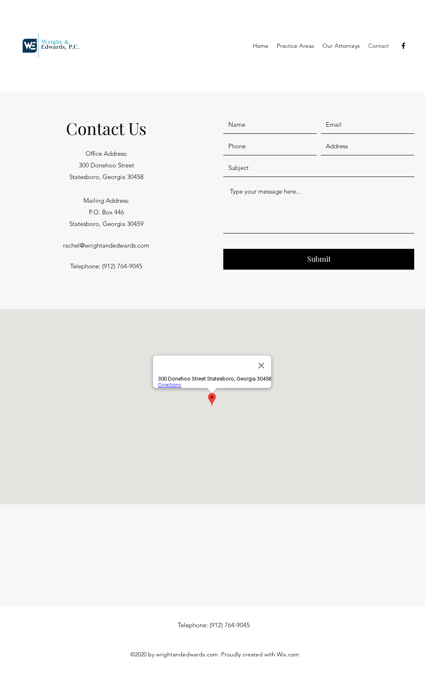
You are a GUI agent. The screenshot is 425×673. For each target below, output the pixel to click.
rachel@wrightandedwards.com (106, 245)
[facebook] (403, 46)
